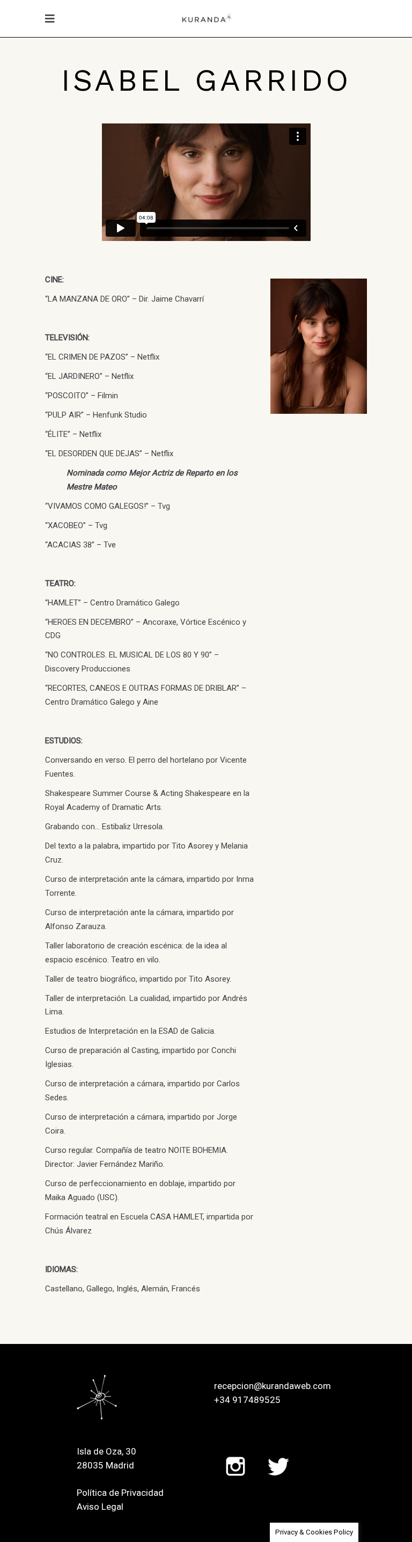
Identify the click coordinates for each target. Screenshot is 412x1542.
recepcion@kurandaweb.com (272, 1385)
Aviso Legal (100, 1506)
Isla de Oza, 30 (106, 1451)
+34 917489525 (247, 1399)
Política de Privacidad (120, 1492)
